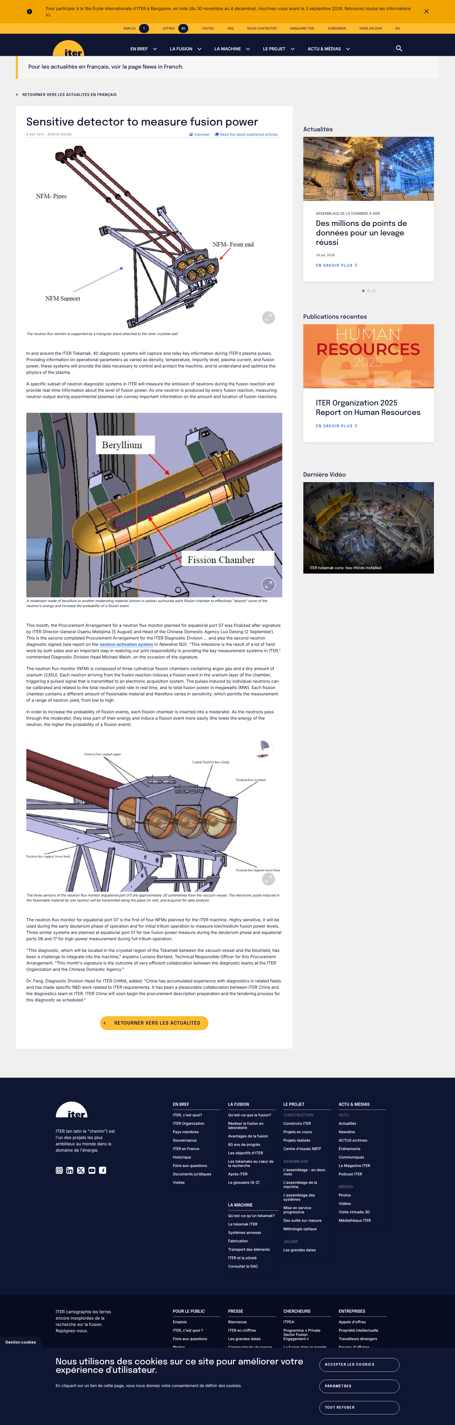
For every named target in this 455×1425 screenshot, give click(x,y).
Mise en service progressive (297, 1210)
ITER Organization (189, 1124)
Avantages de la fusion (248, 1136)
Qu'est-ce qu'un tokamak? (251, 1216)
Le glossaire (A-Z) (244, 1183)
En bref (139, 48)
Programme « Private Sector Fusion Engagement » (302, 1335)
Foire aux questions (190, 1166)
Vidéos (345, 1204)
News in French (162, 67)
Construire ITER (297, 1124)
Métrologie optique (300, 1229)
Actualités (347, 1124)
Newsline (347, 1132)
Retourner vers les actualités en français (69, 95)
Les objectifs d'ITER (245, 1153)
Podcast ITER (350, 1174)
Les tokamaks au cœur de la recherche (251, 1164)
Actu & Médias (324, 48)
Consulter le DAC (243, 1266)
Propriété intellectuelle (358, 1331)
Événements (349, 1149)
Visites (179, 1183)
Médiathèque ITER (355, 1221)
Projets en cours (298, 1132)
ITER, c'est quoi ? (188, 1331)
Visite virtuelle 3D (354, 1212)
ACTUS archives (353, 1140)
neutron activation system (126, 644)
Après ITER (238, 1174)
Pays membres (186, 1132)
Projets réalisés (297, 1140)
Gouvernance (185, 1140)
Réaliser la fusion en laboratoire (246, 1126)
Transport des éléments (249, 1250)
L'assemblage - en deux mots (304, 1172)
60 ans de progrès (244, 1145)
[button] (425, 45)
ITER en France (186, 1149)
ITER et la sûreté (242, 1258)
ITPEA (289, 1322)
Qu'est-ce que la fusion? (249, 1115)
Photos (345, 1195)
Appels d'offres (352, 1322)
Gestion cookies (20, 1342)
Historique (182, 1157)
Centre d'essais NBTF (303, 1149)
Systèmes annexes (244, 1233)
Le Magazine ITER (354, 1166)
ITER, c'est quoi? (187, 1115)
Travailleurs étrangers (358, 1339)
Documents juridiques (192, 1174)
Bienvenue (237, 1322)
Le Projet (274, 48)
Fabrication (238, 1241)
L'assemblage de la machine (300, 1185)
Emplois (180, 1322)
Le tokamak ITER (243, 1224)
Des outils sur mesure (303, 1221)
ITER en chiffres (242, 1331)
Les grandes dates (300, 1250)
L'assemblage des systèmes (299, 1197)
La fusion (181, 48)
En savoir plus (335, 266)
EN (397, 28)
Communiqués (351, 1157)
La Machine (228, 48)
